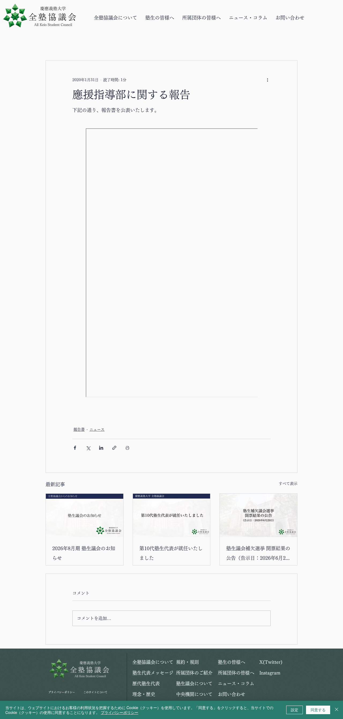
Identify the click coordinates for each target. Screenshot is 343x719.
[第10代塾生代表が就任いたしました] (171, 515)
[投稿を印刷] (127, 447)
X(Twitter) (270, 662)
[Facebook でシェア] (74, 447)
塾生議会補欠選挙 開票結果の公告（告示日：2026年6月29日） (258, 554)
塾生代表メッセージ (151, 673)
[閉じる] (336, 710)
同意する (318, 709)
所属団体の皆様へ (236, 673)
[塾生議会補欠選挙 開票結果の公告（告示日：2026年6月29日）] (258, 515)
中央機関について (194, 694)
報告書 (79, 429)
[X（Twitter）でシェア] (88, 447)
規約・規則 (187, 662)
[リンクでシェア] (114, 447)
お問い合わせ (231, 694)
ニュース (97, 429)
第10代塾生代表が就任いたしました (171, 553)
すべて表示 (288, 483)
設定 (294, 709)
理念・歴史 (143, 694)
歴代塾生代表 (146, 683)
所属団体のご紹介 (194, 673)
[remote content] (172, 263)
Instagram (269, 673)
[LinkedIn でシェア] (101, 447)
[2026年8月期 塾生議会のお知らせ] (84, 515)
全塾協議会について (151, 662)
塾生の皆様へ (231, 662)
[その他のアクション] (267, 80)
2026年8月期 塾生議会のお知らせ (83, 553)
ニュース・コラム (236, 683)
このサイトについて (95, 692)
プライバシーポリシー (61, 692)
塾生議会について (194, 683)
